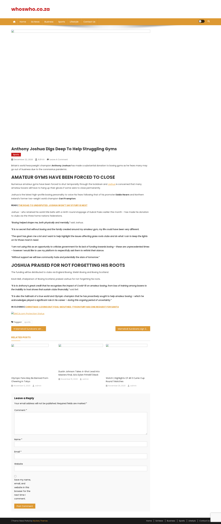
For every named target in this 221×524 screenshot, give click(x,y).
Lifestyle (74, 21)
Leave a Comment (59, 159)
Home (23, 21)
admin (41, 159)
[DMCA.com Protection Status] (27, 313)
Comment (20, 410)
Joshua (111, 184)
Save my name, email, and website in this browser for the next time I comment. (22, 489)
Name (18, 439)
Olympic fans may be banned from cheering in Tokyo (29, 380)
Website (18, 463)
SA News (35, 21)
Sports (61, 21)
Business (49, 21)
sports (27, 322)
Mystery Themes (40, 521)
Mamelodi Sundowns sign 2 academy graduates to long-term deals (134, 328)
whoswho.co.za (30, 9)
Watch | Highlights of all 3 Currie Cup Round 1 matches (125, 380)
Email (17, 451)
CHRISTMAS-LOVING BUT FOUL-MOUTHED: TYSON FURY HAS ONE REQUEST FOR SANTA (72, 306)
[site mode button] (202, 21)
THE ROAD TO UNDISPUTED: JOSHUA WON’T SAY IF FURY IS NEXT (52, 205)
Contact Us (89, 21)
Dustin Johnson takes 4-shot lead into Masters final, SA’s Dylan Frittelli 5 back (79, 373)
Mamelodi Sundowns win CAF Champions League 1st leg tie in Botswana (30, 328)
